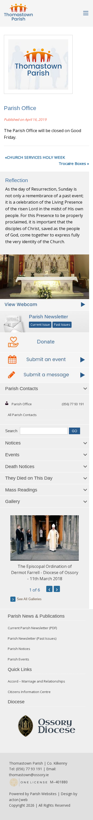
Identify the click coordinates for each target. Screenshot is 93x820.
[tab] (44, 389)
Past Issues (62, 324)
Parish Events (18, 659)
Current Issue (40, 324)
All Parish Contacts (22, 414)
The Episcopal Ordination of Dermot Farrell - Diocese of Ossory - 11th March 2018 (44, 572)
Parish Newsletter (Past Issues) (32, 638)
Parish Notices (19, 648)
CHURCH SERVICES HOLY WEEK (36, 157)
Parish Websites (43, 793)
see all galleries (29, 599)
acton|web (18, 799)
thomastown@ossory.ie (29, 774)
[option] (44, 548)
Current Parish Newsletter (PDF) (32, 628)
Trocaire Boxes (72, 163)
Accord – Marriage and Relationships (36, 681)
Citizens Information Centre (29, 692)
